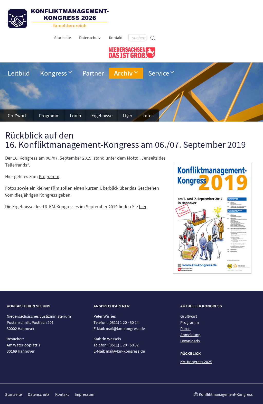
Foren (75, 115)
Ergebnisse (101, 115)
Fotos (148, 115)
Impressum (84, 394)
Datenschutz (90, 37)
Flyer (127, 115)
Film (55, 188)
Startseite (62, 37)
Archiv (123, 73)
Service (158, 73)
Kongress (53, 73)
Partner (93, 73)
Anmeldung (190, 334)
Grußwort (17, 115)
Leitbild (19, 73)
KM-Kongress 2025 (196, 361)
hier (142, 206)
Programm (49, 115)
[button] (70, 72)
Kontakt (116, 37)
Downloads (190, 340)
